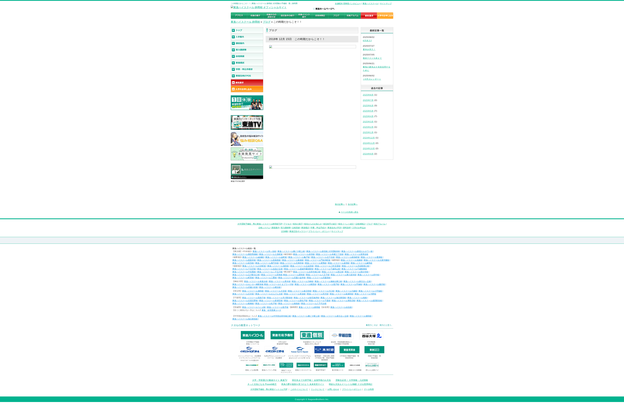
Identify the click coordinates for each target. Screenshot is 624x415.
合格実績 (296, 228)
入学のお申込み (359, 228)
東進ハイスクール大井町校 (254, 266)
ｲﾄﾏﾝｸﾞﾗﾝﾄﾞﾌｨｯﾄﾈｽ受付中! (249, 360)
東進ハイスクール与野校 (365, 294)
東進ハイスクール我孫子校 (254, 298)
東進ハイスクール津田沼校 (343, 300)
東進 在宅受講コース (271, 310)
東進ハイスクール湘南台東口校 (328, 281)
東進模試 (305, 228)
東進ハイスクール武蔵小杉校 (245, 287)
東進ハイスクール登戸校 (328, 284)
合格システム (264, 228)
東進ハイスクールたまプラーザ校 (278, 284)
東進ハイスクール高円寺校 (267, 263)
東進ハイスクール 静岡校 (245, 21)
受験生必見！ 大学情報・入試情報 (352, 380)
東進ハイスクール (370, 3)
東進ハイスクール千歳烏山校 (327, 269)
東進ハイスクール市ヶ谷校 (264, 251)
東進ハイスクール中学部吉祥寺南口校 (274, 316)
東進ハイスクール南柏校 (289, 303)
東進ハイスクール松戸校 (266, 303)
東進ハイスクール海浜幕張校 (333, 298)
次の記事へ (353, 204)
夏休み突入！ (369, 49)
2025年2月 (368, 127)
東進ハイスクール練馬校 (361, 263)
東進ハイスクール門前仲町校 (317, 260)
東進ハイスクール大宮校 (275, 291)
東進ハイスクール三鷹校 (266, 278)
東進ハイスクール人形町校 (271, 254)
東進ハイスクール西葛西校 (269, 260)
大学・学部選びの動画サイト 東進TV (269, 380)
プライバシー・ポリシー (319, 231)
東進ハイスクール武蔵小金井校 (292, 278)
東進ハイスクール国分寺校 (356, 272)
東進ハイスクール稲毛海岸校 (306, 298)
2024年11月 (369, 143)
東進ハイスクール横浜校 (270, 287)
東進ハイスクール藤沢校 (374, 284)
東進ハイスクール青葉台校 (255, 281)
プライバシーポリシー (352, 389)
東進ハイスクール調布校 (294, 275)
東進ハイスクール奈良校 (341, 307)
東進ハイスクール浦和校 (253, 291)
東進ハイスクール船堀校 (293, 260)
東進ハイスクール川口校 (323, 291)
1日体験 (284, 231)
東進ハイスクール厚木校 (279, 281)
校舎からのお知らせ (313, 224)
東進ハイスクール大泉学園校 (376, 260)
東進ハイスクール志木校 (243, 294)
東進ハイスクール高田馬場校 (245, 254)
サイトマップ (386, 3)
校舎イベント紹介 (346, 224)
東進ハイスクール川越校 (346, 291)
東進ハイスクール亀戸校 (299, 257)
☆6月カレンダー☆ (372, 79)
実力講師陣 (286, 228)
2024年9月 (368, 154)
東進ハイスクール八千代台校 (313, 303)
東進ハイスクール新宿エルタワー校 (357, 251)
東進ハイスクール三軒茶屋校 (327, 266)
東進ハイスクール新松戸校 (295, 300)
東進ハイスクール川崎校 (302, 281)
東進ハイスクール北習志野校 (245, 300)
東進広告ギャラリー (240, 177)
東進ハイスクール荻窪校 (243, 263)
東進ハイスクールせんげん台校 (269, 294)
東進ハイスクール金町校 (276, 257)
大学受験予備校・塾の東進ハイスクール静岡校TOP (259, 224)
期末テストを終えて (372, 58)
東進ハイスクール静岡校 (309, 307)
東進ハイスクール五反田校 (302, 266)
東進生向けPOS (334, 228)
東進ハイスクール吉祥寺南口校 (306, 272)
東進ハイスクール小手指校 (370, 291)
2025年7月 (368, 100)
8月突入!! (367, 40)
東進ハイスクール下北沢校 (244, 269)
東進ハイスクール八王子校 (317, 275)
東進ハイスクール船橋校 (243, 303)
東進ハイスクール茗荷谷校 (356, 254)
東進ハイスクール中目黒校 (244, 272)
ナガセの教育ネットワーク (245, 325)
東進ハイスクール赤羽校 (304, 254)
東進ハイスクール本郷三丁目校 (329, 254)
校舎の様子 (298, 224)
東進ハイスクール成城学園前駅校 (298, 269)
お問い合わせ (333, 389)
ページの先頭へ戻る (349, 212)
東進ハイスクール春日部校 (299, 291)
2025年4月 (368, 116)
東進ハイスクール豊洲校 (371, 257)
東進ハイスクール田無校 (272, 275)
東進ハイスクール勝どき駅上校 (291, 251)
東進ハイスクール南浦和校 (341, 294)
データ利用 (369, 389)
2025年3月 (368, 122)
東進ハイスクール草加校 (295, 294)
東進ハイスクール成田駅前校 (369, 300)
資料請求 (347, 228)
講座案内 (275, 228)
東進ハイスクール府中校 (368, 275)
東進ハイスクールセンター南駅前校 (248, 284)
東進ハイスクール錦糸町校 (347, 257)
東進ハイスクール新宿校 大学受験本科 (323, 251)
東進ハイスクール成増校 (338, 263)
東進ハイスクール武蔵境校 (318, 278)
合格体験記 (360, 224)
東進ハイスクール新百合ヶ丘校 (357, 281)
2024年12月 (369, 138)
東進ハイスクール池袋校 (351, 260)
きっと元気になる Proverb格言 (262, 384)
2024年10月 (369, 148)
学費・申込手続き (318, 228)
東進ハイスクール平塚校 (351, 284)
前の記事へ (340, 204)
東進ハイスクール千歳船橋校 (354, 269)
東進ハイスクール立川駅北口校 (246, 275)
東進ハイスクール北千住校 (323, 257)
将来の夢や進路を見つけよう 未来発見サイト (302, 384)
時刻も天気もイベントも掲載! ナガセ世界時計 (350, 384)
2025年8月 (368, 95)
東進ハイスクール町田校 (243, 278)
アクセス (288, 224)
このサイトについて (299, 389)
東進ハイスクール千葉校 (319, 300)
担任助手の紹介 (330, 224)
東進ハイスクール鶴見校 (305, 284)
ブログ (267, 21)
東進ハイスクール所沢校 (317, 294)
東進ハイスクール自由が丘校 (270, 269)
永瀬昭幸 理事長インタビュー (348, 3)
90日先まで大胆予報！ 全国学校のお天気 (311, 380)
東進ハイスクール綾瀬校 (253, 257)
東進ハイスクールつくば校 (254, 307)
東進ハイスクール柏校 (357, 298)
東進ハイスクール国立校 (332, 272)
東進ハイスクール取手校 (277, 307)
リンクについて (318, 389)
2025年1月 (368, 132)
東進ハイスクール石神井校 (292, 263)
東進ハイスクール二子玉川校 (270, 272)
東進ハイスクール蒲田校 (278, 266)
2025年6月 (368, 105)
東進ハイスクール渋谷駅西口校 (355, 266)
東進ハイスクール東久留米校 (343, 275)
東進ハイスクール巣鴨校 (315, 263)
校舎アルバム (380, 224)
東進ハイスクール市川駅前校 (279, 298)
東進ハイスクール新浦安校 (271, 300)
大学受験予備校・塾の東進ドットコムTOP (268, 389)
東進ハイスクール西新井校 (244, 260)
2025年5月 (368, 111)
